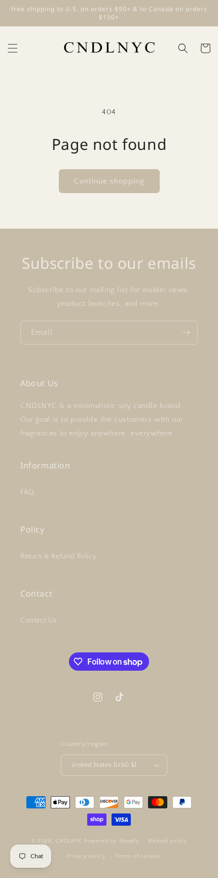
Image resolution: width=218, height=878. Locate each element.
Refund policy (168, 841)
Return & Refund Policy (58, 556)
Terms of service (138, 856)
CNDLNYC (69, 841)
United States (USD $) (103, 764)
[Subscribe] (186, 332)
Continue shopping (109, 181)
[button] (13, 48)
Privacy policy (85, 856)
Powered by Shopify (111, 841)
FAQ (27, 492)
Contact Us (38, 620)
